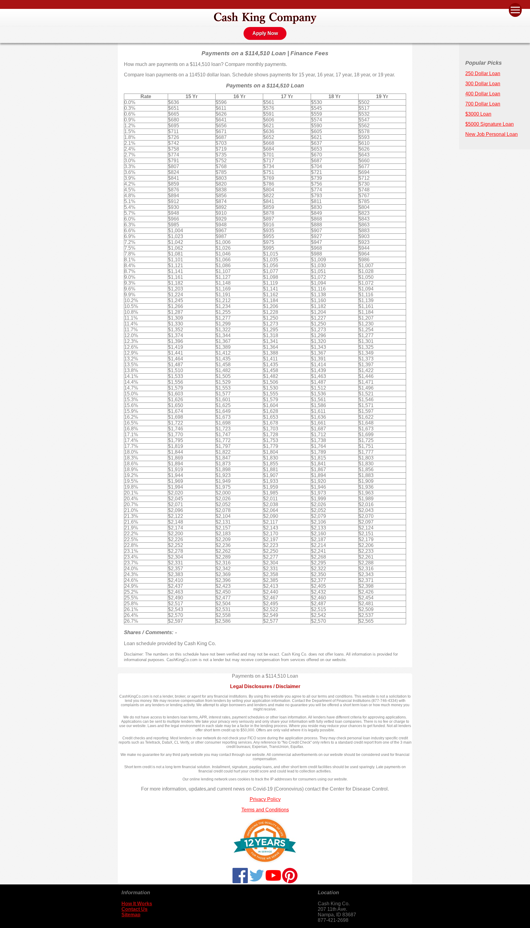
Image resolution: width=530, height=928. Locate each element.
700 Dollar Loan (482, 103)
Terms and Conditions (265, 809)
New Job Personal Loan (491, 134)
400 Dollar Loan (482, 93)
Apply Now (265, 33)
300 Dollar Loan (482, 83)
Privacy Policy (265, 799)
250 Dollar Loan (482, 73)
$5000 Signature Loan (489, 124)
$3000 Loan (478, 114)
